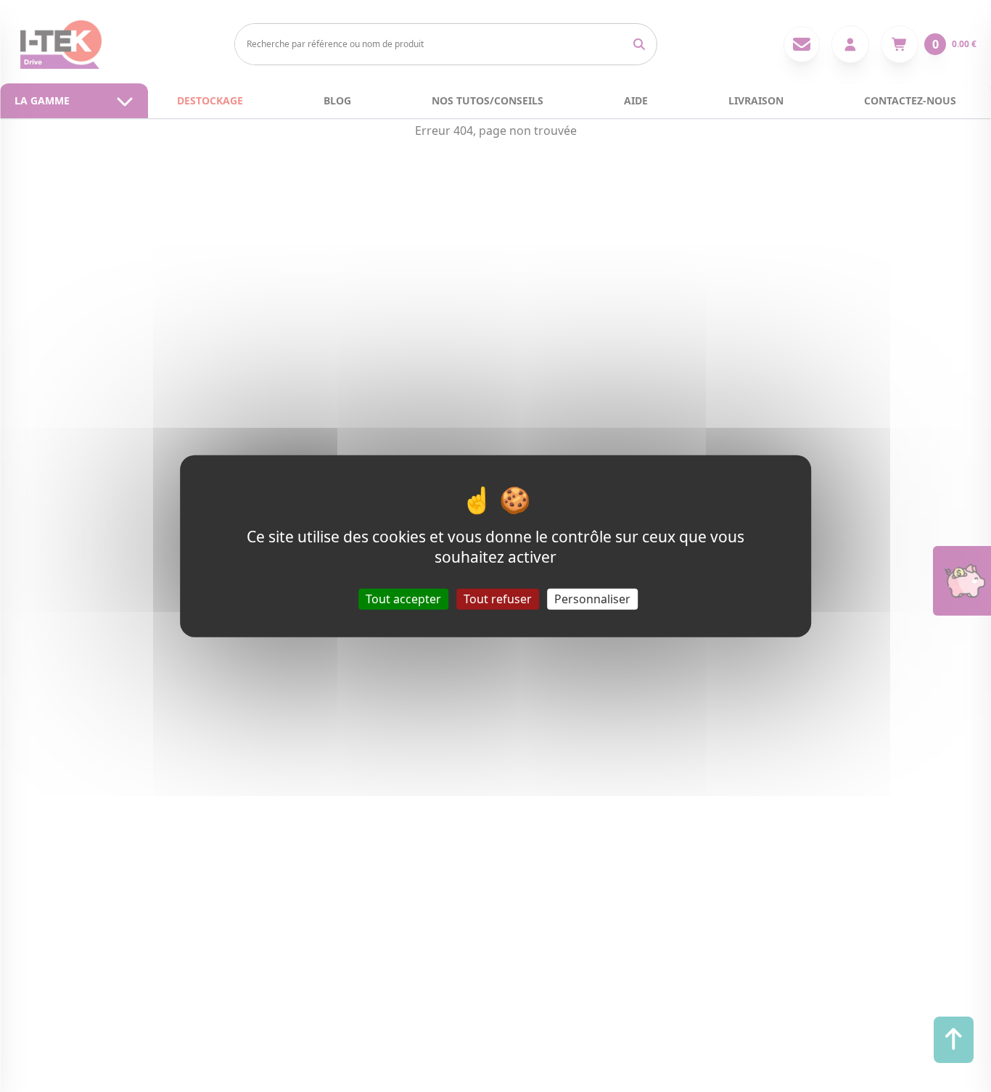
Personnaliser (592, 598)
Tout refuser (498, 598)
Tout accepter (403, 598)
